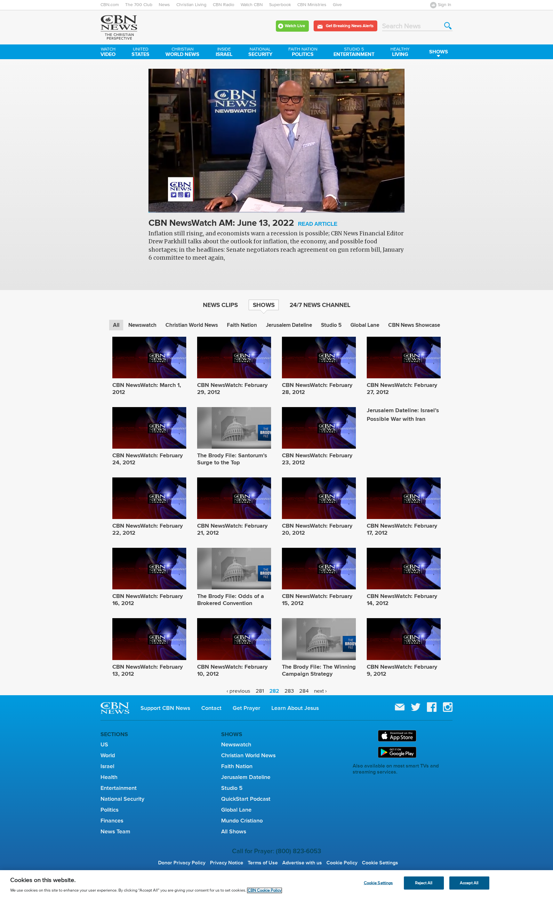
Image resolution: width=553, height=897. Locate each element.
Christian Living (191, 5)
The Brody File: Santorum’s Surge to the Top (232, 459)
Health (108, 777)
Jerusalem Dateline (289, 325)
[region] (276, 883)
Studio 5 (331, 325)
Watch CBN (252, 5)
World (107, 755)
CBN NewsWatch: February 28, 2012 (317, 388)
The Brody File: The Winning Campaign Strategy (319, 670)
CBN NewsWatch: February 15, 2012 (317, 599)
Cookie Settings (380, 863)
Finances (111, 820)
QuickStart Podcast (245, 799)
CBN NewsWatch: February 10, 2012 (232, 670)
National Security (122, 799)
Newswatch (142, 325)
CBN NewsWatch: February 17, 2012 (402, 529)
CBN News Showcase (414, 325)
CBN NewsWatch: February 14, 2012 (402, 599)
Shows (438, 51)
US (104, 744)
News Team (115, 831)
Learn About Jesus (295, 708)
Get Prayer (246, 708)
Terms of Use (263, 863)
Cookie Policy (341, 863)
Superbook (280, 5)
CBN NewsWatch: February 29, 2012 (232, 388)
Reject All (423, 883)
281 (260, 691)
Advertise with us (302, 863)
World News (182, 52)
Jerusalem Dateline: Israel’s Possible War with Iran (403, 414)
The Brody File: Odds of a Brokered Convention (230, 599)
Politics (302, 52)
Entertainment (353, 52)
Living (400, 52)
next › (320, 691)
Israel (224, 52)
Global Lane (364, 325)
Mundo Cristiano (242, 820)
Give (337, 5)
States (140, 52)
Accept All (469, 883)
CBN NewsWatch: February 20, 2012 (317, 529)
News (164, 5)
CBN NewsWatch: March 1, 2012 (146, 388)
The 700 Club (138, 5)
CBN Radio (223, 5)
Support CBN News (165, 708)
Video (108, 52)
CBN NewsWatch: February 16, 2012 (147, 599)
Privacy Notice (226, 863)
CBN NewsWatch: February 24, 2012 (147, 459)
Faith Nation (242, 325)
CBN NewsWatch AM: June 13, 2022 (242, 223)
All (116, 325)
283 (289, 691)
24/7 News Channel (320, 304)
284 (304, 691)
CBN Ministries (311, 5)
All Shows (233, 831)
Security (260, 52)
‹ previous (238, 691)
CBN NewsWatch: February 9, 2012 (402, 670)
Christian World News (191, 325)
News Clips (220, 304)
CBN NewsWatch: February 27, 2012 (402, 388)
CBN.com (109, 5)
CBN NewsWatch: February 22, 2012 (147, 529)
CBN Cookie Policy (264, 890)
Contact (211, 708)
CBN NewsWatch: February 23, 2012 (317, 459)
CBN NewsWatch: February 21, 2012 (232, 529)
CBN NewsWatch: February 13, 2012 (147, 670)
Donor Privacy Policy (181, 863)
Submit (448, 25)
